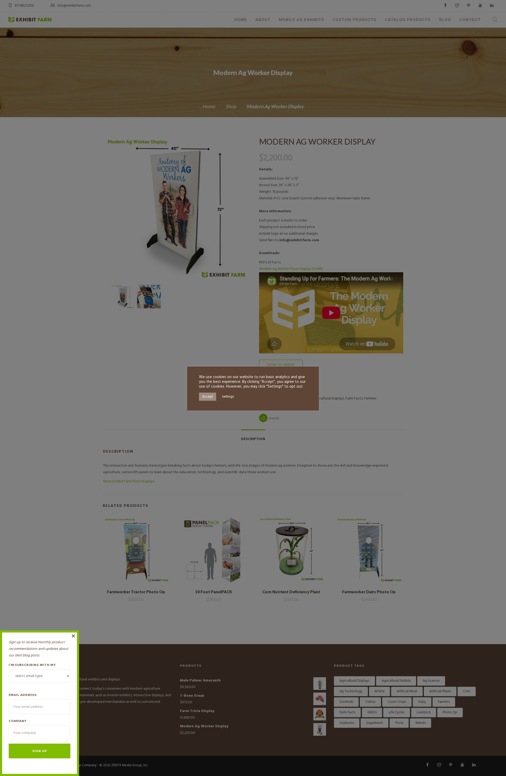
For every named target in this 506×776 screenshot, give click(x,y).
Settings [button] (228, 396)
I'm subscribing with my (32, 664)
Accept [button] (207, 396)
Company (18, 721)
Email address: (23, 694)
